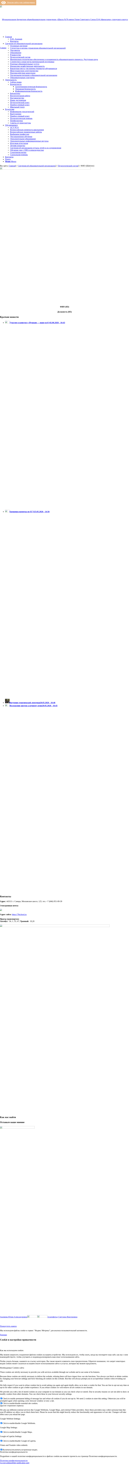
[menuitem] (69, 59)
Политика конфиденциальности (14, 1460)
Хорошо (3, 1335)
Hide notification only (20, 1463)
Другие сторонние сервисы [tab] (12, 1406)
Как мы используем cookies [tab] (11, 1350)
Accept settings (6, 1463)
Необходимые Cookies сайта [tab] (12, 1368)
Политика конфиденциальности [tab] (14, 1452)
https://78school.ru (19, 914)
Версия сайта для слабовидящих (20, 2)
